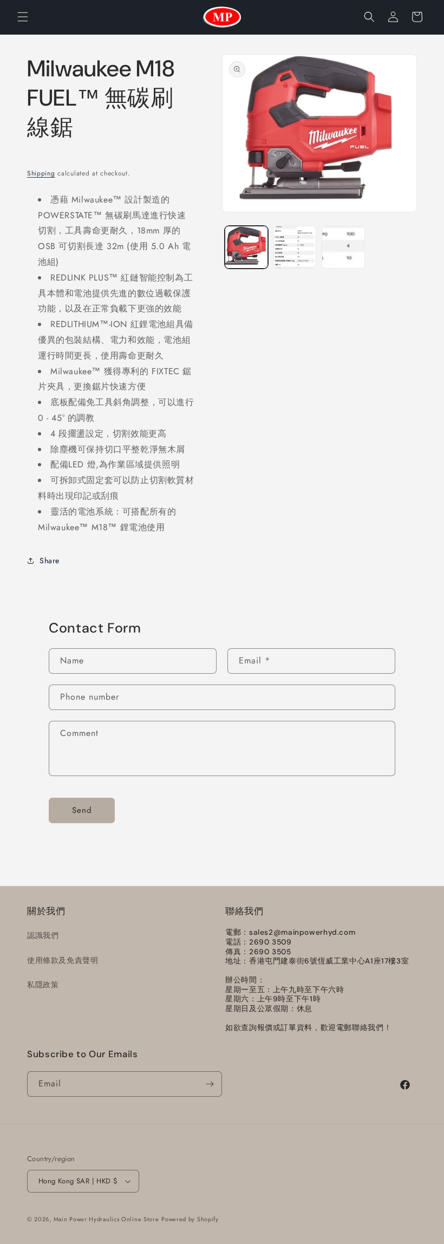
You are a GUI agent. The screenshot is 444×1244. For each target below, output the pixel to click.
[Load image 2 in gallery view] (295, 247)
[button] (23, 17)
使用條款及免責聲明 (62, 960)
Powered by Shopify (190, 1219)
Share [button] (50, 560)
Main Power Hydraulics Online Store (106, 1219)
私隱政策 (42, 984)
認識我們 (42, 935)
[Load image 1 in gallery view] (246, 247)
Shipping (41, 173)
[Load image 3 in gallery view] (343, 247)
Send (82, 810)
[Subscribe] (209, 1084)
